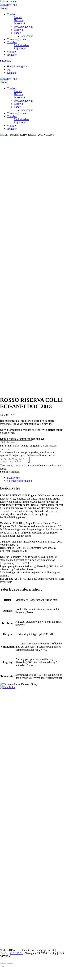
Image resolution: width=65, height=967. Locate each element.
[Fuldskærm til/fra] (4, 963)
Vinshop (11, 14)
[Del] (8, 963)
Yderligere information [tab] (19, 480)
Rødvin (18, 17)
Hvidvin (18, 20)
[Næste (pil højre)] (4, 966)
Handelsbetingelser (17, 66)
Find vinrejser (21, 45)
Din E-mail (6, 445)
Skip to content (8, 1)
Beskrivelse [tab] (13, 477)
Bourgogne (27, 35)
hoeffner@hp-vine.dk (42, 950)
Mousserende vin (23, 26)
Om (9, 69)
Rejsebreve (20, 48)
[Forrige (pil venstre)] (1, 966)
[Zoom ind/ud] (1, 963)
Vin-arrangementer (17, 39)
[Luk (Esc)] (11, 963)
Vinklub (11, 51)
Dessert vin (20, 23)
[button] (10, 471)
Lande (17, 32)
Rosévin (18, 29)
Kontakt (11, 72)
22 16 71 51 (16, 953)
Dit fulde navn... (9, 438)
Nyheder (11, 54)
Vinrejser (12, 42)
